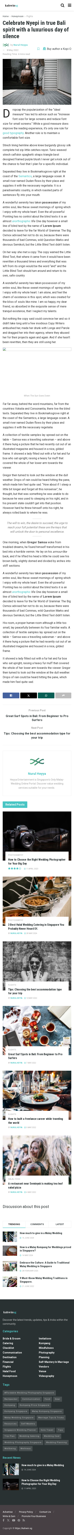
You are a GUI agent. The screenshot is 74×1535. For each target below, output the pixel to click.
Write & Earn (9, 1516)
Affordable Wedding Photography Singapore (29, 1393)
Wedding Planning (56, 1442)
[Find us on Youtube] (13, 1520)
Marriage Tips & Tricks (51, 1417)
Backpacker (11, 1399)
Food (47, 1399)
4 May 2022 (31, 1192)
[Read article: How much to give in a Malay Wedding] (11, 1469)
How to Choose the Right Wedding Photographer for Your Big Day (41, 1482)
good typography (13, 133)
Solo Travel (47, 1430)
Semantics (25, 176)
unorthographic (21, 221)
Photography (15, 855)
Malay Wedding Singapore (19, 1417)
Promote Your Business (34, 1516)
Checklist (8, 1347)
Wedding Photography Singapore (22, 1442)
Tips (60, 1430)
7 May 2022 (31, 1063)
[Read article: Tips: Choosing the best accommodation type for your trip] (37, 965)
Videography (46, 1376)
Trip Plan (9, 1436)
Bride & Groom (11, 1338)
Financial (8, 1362)
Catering (8, 1343)
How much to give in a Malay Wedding (41, 1233)
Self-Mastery (28, 1424)
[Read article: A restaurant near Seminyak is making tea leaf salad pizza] (37, 1160)
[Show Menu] (69, 5)
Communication (12, 1352)
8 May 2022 (12, 50)
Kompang (44, 1343)
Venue (42, 1371)
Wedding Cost (51, 1436)
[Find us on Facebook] (3, 1520)
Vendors (44, 1366)
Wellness (25, 1448)
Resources (10, 1424)
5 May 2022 (31, 1127)
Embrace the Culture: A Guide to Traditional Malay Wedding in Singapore (45, 1264)
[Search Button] (62, 5)
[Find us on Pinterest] (19, 1520)
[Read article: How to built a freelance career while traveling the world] (37, 1095)
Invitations (45, 1338)
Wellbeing (10, 1448)
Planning (44, 1357)
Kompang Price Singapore (34, 1405)
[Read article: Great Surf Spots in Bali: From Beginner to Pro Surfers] (37, 1030)
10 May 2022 (31, 998)
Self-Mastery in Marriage (54, 1362)
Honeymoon (17, 16)
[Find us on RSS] (24, 1520)
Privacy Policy (26, 1512)
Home (6, 16)
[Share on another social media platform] (63, 695)
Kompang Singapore (15, 1411)
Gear (57, 1399)
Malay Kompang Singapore (47, 1411)
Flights (29, 16)
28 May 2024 (31, 933)
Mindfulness (46, 1347)
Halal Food (14, 1179)
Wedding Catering (29, 1436)
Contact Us (45, 1512)
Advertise (8, 1512)
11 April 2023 (32, 869)
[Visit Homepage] (12, 5)
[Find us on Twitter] (8, 1520)
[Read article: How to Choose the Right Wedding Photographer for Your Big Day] (37, 836)
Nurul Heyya (20, 45)
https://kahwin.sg (23, 1528)
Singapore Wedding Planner (20, 1430)
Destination (10, 1357)
